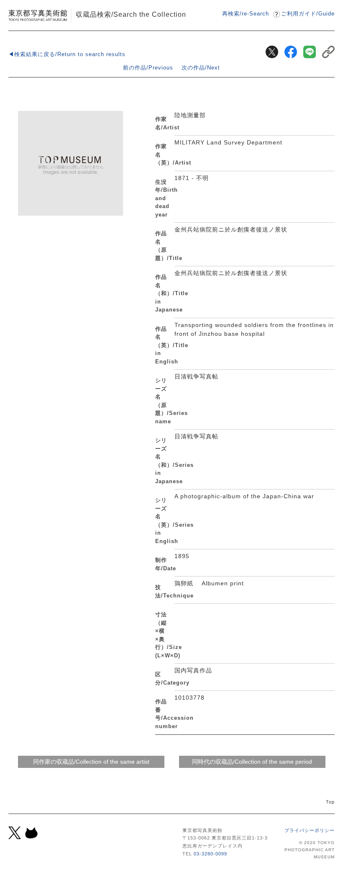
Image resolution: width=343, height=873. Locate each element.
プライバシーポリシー (309, 830)
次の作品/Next (201, 67)
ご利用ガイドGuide (308, 13)
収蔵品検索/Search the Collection (131, 14)
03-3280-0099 (210, 853)
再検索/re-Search (245, 13)
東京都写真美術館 (37, 15)
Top (330, 801)
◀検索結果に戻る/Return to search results (66, 54)
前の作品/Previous (148, 67)
